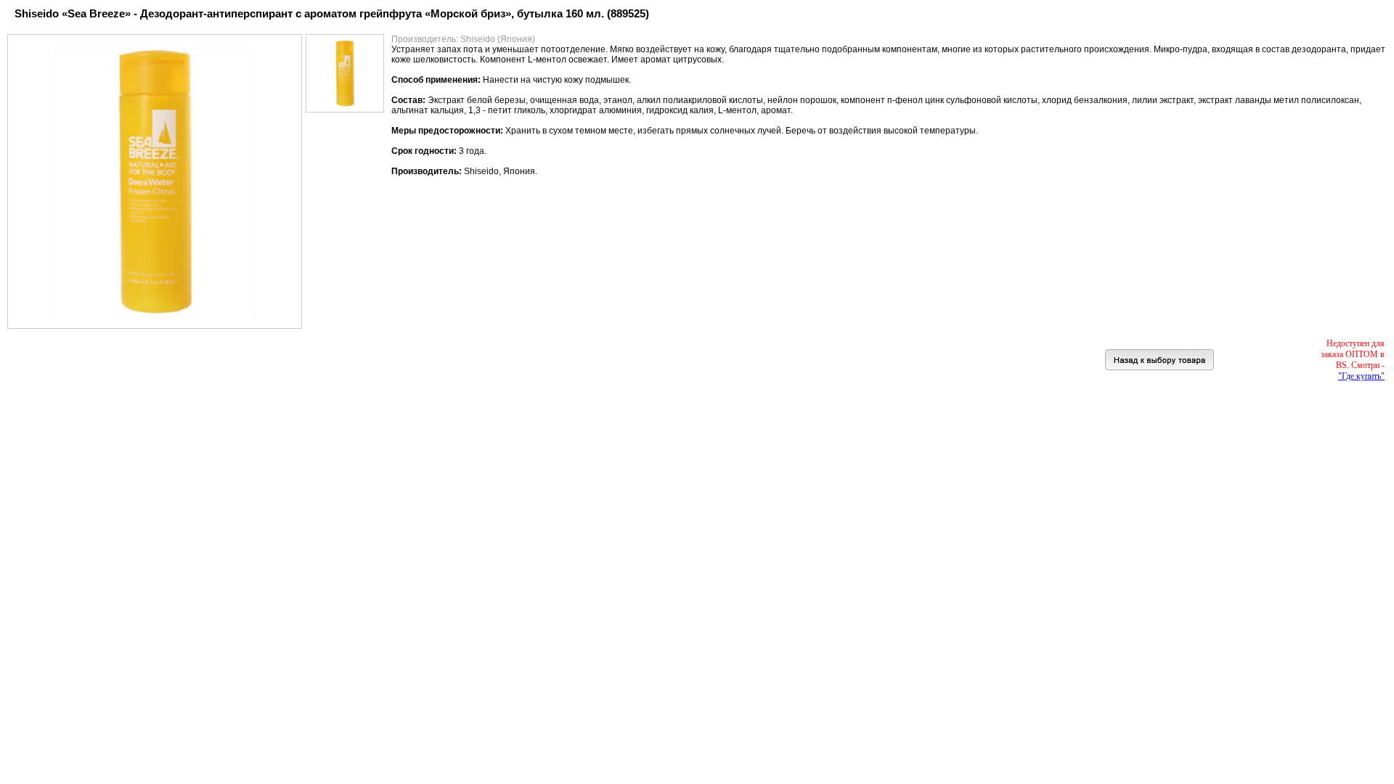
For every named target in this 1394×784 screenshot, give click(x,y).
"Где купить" (1361, 376)
